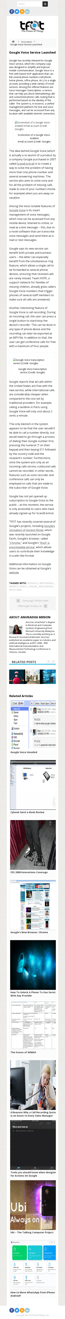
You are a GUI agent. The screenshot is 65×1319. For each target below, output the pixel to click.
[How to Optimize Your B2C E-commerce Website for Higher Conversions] (16, 677)
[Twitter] (17, 11)
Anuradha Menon (35, 617)
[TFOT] (32, 25)
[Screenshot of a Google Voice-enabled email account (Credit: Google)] (34, 129)
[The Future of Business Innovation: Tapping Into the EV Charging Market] (32, 677)
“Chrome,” (15, 543)
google (33, 583)
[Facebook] (11, 11)
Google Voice (17, 210)
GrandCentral (25, 163)
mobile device (18, 586)
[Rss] (22, 11)
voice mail (15, 589)
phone (33, 586)
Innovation (26, 41)
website (14, 572)
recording (46, 586)
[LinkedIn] (27, 11)
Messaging (46, 583)
